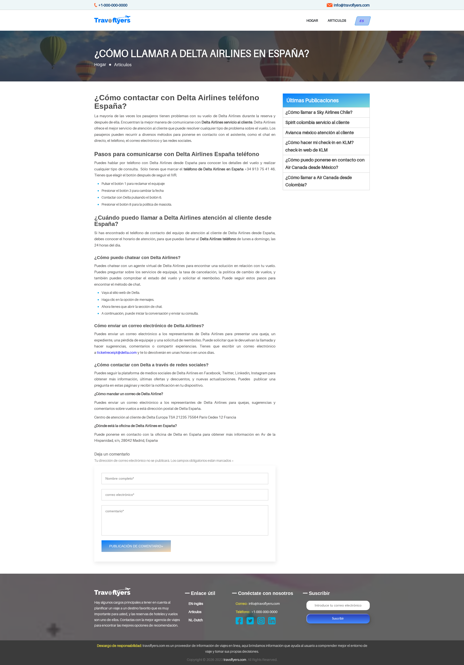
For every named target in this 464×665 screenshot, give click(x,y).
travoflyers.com (235, 660)
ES (362, 21)
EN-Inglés (195, 603)
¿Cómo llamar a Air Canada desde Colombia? (318, 181)
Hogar (312, 20)
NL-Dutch (195, 620)
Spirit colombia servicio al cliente (317, 122)
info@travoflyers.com (352, 5)
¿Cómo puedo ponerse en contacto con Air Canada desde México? (325, 163)
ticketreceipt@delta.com (117, 352)
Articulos (337, 20)
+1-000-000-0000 (112, 5)
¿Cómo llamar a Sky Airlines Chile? (318, 112)
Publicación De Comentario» (136, 546)
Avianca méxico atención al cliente (319, 132)
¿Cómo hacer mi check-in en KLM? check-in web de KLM (319, 146)
